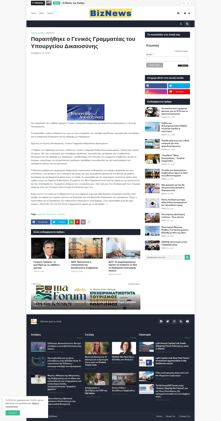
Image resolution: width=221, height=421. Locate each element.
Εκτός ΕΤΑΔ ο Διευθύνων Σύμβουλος (123, 389)
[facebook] (178, 13)
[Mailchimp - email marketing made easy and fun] (183, 66)
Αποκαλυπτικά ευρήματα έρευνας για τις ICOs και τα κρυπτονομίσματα (174, 111)
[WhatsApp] (71, 222)
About (41, 13)
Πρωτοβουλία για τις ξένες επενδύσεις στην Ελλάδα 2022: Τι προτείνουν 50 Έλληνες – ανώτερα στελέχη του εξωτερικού (64, 362)
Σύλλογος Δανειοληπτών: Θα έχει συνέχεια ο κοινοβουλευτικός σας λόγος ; (64, 346)
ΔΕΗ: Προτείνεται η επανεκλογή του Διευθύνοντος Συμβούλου (84, 265)
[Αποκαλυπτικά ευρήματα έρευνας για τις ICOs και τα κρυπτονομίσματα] (152, 112)
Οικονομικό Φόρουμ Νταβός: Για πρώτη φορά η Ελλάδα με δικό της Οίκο (174, 230)
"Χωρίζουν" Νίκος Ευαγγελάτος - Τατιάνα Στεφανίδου (172, 158)
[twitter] (185, 13)
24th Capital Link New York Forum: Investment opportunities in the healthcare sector (172, 361)
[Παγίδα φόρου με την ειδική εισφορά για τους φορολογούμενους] (152, 144)
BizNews (53, 416)
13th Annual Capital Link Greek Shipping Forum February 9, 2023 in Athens (172, 346)
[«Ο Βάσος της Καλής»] (48, 3)
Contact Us (184, 416)
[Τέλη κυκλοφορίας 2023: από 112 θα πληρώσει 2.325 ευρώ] (146, 376)
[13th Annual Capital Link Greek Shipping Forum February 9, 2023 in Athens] (146, 347)
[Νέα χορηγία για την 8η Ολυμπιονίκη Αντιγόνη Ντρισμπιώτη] (152, 188)
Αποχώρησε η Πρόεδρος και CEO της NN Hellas (96, 390)
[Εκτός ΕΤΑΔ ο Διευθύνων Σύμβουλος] (124, 379)
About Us (170, 416)
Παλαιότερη (133, 284)
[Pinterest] (77, 222)
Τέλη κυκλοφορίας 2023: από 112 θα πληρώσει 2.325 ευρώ (172, 374)
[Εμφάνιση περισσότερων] (89, 222)
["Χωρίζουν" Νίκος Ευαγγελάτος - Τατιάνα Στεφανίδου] (152, 159)
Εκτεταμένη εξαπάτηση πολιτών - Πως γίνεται (173, 215)
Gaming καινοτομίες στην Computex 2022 (174, 243)
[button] (184, 3)
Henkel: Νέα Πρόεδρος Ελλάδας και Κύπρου (123, 358)
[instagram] (156, 91)
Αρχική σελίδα (37, 33)
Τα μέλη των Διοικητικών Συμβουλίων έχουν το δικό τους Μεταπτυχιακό (174, 173)
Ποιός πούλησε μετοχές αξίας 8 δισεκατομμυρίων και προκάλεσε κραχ (174, 202)
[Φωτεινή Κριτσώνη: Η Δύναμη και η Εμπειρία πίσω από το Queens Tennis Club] (97, 348)
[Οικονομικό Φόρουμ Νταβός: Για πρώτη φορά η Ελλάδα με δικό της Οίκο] (152, 231)
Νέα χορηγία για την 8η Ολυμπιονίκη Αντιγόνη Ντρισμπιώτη (172, 187)
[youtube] (187, 321)
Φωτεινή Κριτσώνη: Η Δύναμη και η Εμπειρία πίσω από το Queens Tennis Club (96, 361)
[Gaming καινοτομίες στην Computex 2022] (152, 245)
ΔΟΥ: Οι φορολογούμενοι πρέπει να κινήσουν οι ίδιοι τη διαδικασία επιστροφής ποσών (123, 266)
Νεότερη (36, 284)
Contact (50, 13)
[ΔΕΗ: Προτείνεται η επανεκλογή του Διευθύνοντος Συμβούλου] (86, 248)
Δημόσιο (50, 33)
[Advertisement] (85, 79)
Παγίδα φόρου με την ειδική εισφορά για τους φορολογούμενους (175, 143)
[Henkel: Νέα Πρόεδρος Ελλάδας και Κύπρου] (124, 348)
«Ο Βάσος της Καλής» (73, 3)
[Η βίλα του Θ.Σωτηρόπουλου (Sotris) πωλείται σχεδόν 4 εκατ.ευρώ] (152, 127)
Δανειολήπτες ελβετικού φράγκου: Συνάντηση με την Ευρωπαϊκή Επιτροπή (62, 401)
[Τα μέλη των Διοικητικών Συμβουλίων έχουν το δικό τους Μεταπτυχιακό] (152, 174)
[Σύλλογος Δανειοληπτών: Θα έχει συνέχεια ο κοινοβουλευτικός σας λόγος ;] (38, 347)
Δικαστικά (50, 214)
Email (149, 54)
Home (33, 13)
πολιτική (61, 214)
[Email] (83, 222)
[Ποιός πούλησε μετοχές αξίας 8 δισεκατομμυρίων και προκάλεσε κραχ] (152, 203)
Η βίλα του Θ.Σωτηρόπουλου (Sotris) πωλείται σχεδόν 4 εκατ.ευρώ (174, 127)
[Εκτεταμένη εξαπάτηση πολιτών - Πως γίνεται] (152, 218)
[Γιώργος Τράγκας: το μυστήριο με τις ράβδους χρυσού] (48, 248)
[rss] (189, 13)
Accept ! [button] (13, 413)
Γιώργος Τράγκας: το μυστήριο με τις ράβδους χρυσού (47, 265)
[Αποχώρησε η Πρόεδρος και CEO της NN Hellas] (97, 379)
